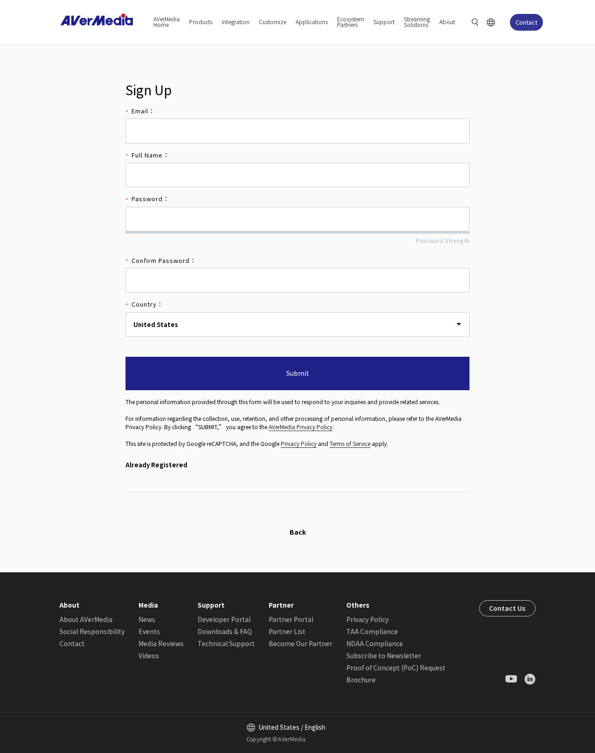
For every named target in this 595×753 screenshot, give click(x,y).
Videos (149, 655)
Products (200, 22)
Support (384, 22)
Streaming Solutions (417, 21)
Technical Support (226, 643)
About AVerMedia (86, 619)
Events (149, 631)
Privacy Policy (299, 443)
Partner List (287, 631)
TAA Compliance (372, 631)
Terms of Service (350, 443)
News (147, 619)
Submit (297, 373)
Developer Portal (224, 619)
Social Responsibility (92, 631)
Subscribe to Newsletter (383, 655)
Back (298, 532)
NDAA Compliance (374, 643)
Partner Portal (291, 619)
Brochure (361, 679)
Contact (526, 22)
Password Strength (442, 240)
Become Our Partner (300, 643)
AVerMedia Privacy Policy (300, 427)
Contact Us (507, 608)
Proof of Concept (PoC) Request (395, 667)
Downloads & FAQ (225, 631)
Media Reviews (161, 643)
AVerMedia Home (166, 21)
